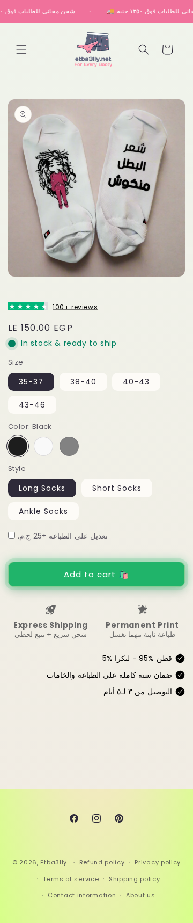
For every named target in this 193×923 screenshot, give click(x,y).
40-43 (136, 381)
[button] (21, 49)
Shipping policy (134, 879)
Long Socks (42, 488)
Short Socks (117, 488)
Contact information (82, 895)
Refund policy (102, 862)
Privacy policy (158, 862)
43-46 (32, 404)
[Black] (17, 446)
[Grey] (69, 446)
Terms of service (71, 879)
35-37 (31, 381)
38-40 (83, 381)
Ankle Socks (43, 511)
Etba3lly (53, 862)
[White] (43, 446)
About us (140, 895)
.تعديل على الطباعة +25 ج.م (63, 535)
